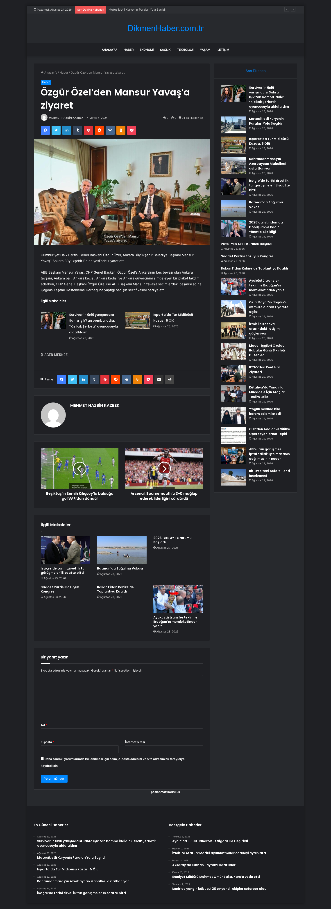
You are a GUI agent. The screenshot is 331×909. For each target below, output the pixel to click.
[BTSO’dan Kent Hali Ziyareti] (233, 373)
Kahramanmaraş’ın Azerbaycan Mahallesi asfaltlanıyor (267, 164)
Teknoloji (185, 49)
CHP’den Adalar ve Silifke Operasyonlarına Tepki (269, 431)
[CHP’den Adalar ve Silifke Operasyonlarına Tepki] (233, 435)
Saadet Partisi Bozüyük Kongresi (60, 589)
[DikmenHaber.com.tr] (165, 28)
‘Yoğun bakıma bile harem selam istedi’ (265, 411)
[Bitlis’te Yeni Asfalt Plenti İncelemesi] (233, 477)
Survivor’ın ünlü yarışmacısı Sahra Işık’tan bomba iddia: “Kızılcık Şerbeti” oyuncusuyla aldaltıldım (269, 97)
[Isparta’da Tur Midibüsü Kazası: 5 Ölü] (137, 320)
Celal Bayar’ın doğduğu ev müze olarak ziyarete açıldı (268, 307)
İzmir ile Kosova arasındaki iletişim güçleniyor (264, 329)
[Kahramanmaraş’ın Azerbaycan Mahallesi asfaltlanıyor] (233, 165)
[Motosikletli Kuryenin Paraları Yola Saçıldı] (233, 124)
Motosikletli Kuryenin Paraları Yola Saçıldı (266, 121)
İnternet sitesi (135, 742)
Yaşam (205, 49)
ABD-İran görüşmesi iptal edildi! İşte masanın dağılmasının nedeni (269, 454)
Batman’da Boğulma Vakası (120, 568)
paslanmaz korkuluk (165, 792)
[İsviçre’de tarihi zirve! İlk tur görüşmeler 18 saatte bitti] (65, 550)
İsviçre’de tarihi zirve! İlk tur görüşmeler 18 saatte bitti (63, 570)
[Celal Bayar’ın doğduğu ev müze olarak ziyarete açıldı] (233, 308)
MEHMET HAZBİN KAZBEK (66, 117)
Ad (44, 725)
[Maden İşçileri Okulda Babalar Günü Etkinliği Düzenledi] (233, 351)
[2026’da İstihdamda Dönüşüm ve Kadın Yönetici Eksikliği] (233, 228)
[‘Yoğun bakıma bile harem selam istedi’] (233, 415)
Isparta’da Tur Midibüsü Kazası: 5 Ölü (134, 9)
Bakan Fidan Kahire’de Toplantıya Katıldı (115, 589)
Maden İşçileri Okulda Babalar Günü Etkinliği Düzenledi (267, 350)
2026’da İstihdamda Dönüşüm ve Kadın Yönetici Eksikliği (266, 227)
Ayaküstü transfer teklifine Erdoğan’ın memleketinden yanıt (175, 621)
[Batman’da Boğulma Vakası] (122, 550)
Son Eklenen (256, 71)
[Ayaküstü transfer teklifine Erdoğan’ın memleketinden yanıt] (178, 599)
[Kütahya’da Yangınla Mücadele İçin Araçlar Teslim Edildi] (233, 393)
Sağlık (165, 49)
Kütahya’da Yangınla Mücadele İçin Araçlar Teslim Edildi (267, 392)
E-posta (47, 742)
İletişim (223, 49)
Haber (129, 49)
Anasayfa (109, 49)
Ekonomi (147, 49)
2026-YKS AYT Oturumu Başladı (172, 540)
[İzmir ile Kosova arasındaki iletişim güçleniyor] (233, 330)
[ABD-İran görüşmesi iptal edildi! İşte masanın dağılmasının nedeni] (233, 455)
